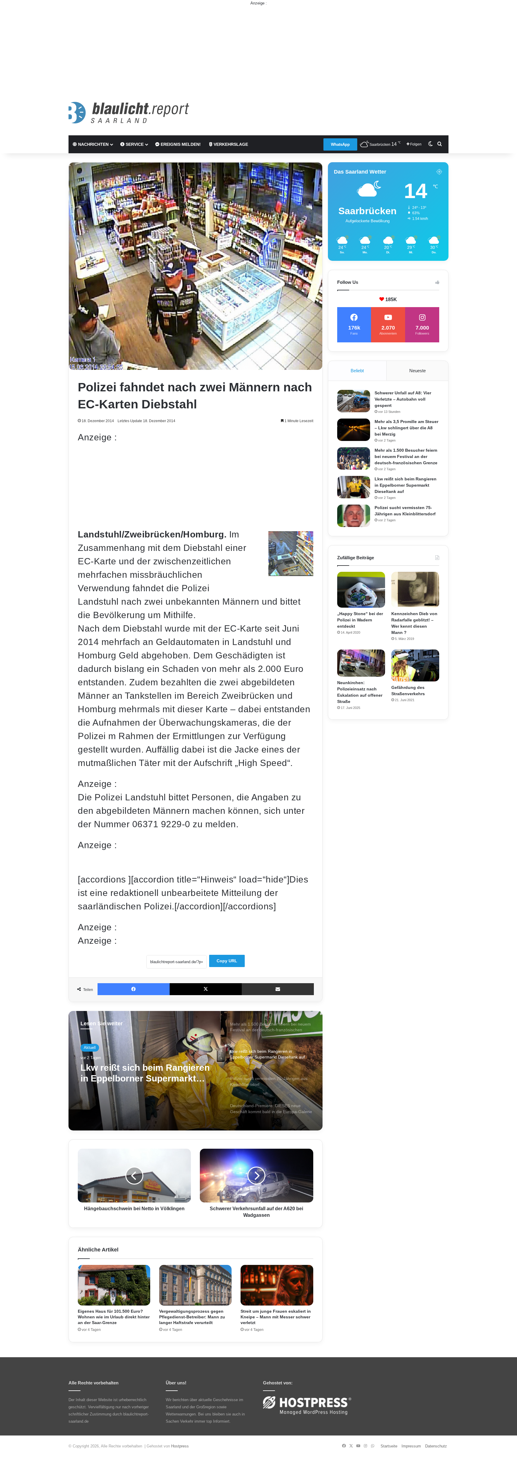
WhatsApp (340, 144)
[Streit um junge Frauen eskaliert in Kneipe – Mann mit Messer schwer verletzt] (277, 1285)
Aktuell (90, 1047)
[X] (206, 989)
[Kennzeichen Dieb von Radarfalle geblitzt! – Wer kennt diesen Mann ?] (415, 590)
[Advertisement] (258, 48)
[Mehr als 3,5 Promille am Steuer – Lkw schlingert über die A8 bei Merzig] (353, 430)
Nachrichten (93, 144)
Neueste (417, 370)
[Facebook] (134, 989)
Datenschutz (436, 1446)
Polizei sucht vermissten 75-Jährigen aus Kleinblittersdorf (143, 1073)
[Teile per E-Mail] (278, 989)
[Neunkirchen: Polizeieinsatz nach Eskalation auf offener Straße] (361, 662)
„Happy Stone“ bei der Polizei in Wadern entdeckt (360, 620)
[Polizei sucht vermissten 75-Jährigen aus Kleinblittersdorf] (353, 516)
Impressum (411, 1446)
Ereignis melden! (180, 144)
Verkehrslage (230, 144)
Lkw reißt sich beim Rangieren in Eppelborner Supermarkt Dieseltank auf (406, 485)
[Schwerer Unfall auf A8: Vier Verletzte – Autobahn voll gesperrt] (353, 401)
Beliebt (357, 370)
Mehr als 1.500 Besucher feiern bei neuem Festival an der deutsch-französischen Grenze (406, 456)
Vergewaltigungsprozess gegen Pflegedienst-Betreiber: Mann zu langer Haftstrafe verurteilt (192, 1317)
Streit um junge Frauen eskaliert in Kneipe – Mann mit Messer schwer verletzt (276, 1317)
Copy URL (227, 960)
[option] (196, 1070)
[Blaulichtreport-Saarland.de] (129, 112)
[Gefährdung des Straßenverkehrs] (415, 665)
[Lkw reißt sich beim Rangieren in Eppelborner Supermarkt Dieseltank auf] (353, 487)
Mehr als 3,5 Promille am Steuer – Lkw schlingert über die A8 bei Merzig (406, 427)
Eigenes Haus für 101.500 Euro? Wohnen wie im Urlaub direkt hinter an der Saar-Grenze (114, 1317)
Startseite (389, 1446)
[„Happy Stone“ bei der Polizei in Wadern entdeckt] (361, 590)
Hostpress (180, 1446)
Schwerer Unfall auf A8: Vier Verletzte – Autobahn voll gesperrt (403, 399)
